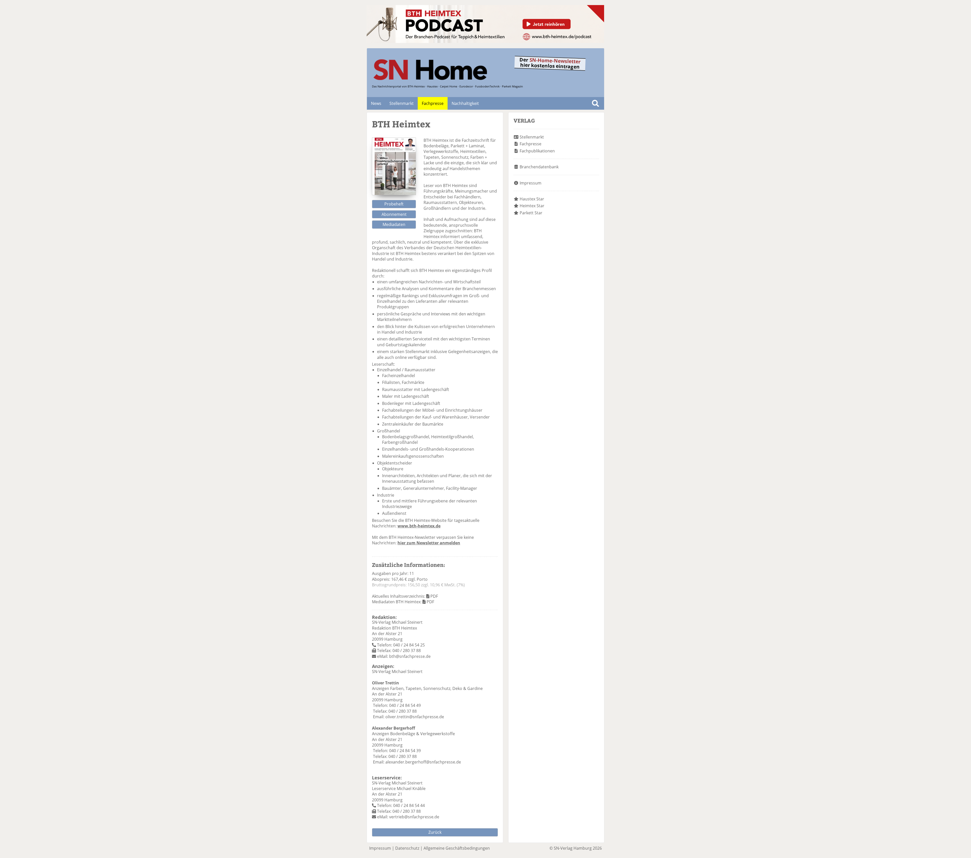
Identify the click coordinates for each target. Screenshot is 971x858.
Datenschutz (407, 848)
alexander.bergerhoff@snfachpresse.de (423, 762)
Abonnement (394, 214)
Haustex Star (532, 199)
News (376, 103)
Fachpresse (433, 103)
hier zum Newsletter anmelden (429, 543)
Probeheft (394, 204)
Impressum (530, 183)
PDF (434, 596)
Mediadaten (394, 224)
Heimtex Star (532, 205)
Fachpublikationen (537, 151)
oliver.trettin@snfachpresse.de (414, 717)
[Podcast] (485, 41)
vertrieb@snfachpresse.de (414, 817)
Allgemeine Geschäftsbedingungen (457, 848)
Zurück (435, 832)
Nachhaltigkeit (465, 103)
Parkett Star (531, 213)
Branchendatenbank (539, 167)
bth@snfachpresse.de (410, 656)
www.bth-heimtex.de (419, 526)
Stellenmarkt (401, 103)
